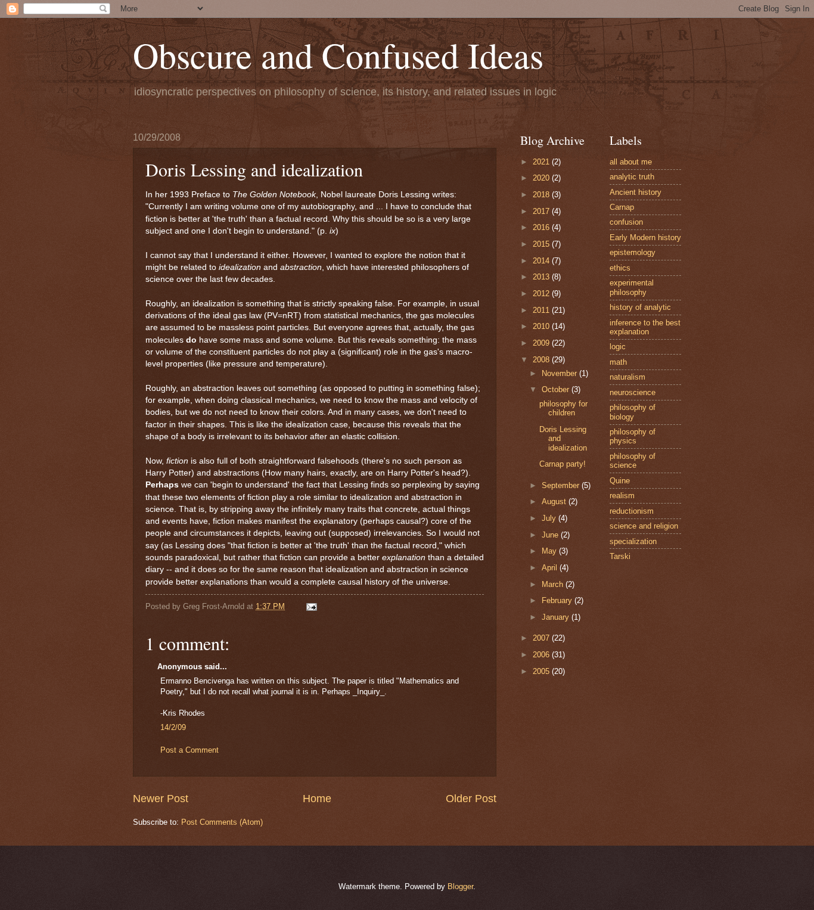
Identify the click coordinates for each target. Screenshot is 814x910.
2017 (542, 211)
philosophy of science (632, 461)
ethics (620, 267)
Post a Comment (189, 750)
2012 (542, 293)
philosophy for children (563, 408)
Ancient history (635, 192)
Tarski (620, 556)
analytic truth (632, 176)
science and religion (644, 525)
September (562, 485)
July (550, 518)
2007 (542, 637)
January (556, 617)
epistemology (632, 252)
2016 (542, 227)
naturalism (627, 376)
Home (317, 799)
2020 (542, 177)
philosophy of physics (632, 436)
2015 (542, 244)
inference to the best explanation (645, 327)
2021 (542, 161)
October (556, 389)
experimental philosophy (632, 287)
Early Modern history (645, 237)
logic (618, 346)
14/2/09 (173, 727)
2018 (542, 194)
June (551, 534)
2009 (542, 342)
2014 (542, 260)
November (560, 373)
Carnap (622, 207)
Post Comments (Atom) (222, 822)
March (554, 584)
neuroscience (632, 392)
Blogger (460, 886)
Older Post (471, 799)
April (551, 567)
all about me (631, 161)
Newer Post (160, 799)
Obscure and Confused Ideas (338, 55)
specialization (633, 541)
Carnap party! (562, 463)
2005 (542, 671)
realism (622, 495)
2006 (542, 654)
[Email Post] (311, 606)
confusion (626, 222)
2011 (542, 310)
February (558, 600)
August (555, 501)
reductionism (632, 511)
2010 (542, 326)
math (618, 362)
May (550, 550)
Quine (620, 480)
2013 (542, 276)
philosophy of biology (632, 412)
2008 (542, 359)
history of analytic (640, 307)
